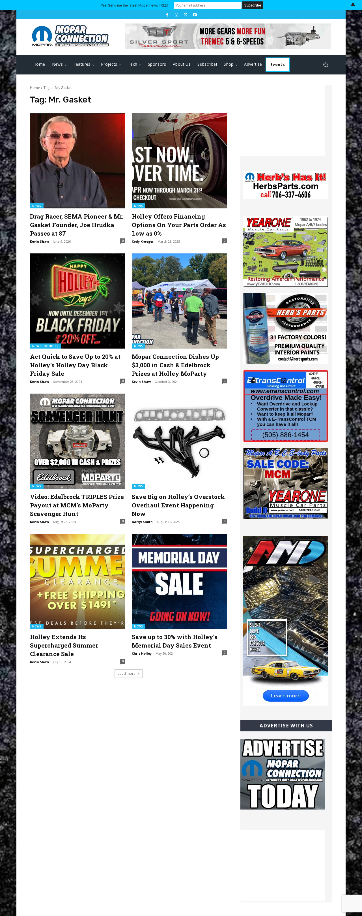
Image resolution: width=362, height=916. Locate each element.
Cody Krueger (143, 241)
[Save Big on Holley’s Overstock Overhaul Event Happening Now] (179, 441)
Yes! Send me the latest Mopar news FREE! (134, 5)
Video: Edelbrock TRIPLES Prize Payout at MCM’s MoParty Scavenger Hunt (77, 505)
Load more (126, 673)
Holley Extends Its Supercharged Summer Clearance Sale (64, 645)
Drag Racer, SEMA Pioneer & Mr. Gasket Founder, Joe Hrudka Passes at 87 (76, 224)
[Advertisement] (282, 120)
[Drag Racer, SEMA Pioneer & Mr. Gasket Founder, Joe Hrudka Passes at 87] (77, 160)
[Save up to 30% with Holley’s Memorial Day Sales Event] (179, 581)
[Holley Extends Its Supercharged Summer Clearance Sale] (77, 581)
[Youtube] (194, 15)
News (36, 206)
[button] (325, 64)
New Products (45, 346)
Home (35, 87)
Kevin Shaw (39, 241)
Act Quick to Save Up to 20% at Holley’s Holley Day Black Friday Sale (75, 365)
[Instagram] (176, 15)
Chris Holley (142, 653)
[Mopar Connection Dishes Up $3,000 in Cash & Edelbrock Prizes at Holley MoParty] (179, 301)
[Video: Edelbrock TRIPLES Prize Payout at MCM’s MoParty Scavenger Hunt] (77, 441)
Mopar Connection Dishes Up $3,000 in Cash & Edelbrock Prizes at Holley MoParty (175, 365)
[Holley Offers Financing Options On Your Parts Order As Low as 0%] (179, 160)
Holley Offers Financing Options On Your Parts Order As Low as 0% (179, 224)
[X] (185, 15)
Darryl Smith (142, 522)
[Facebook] (167, 15)
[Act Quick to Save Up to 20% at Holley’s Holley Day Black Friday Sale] (77, 301)
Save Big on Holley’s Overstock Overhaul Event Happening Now (178, 505)
